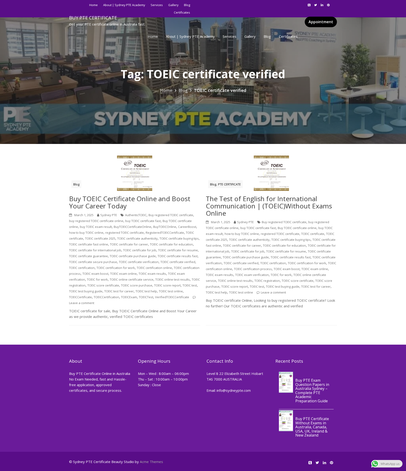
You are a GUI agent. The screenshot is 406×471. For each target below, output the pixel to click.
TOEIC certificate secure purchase (93, 262)
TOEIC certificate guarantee (88, 256)
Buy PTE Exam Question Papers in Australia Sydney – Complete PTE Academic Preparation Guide (312, 390)
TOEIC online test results (172, 279)
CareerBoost (187, 227)
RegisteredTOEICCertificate (165, 232)
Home (93, 5)
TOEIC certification (82, 268)
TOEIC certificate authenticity (137, 238)
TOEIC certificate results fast (178, 256)
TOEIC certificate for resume (178, 250)
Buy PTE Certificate (93, 18)
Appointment (320, 21)
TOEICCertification (106, 297)
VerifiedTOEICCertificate (172, 297)
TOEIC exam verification (252, 275)
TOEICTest (146, 297)
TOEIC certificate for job (139, 250)
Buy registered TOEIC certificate (170, 215)
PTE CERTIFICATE (229, 184)
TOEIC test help (146, 291)
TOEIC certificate (312, 234)
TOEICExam (129, 297)
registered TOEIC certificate (124, 232)
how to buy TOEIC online (86, 232)
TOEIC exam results (152, 273)
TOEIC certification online (154, 268)
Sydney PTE (108, 215)
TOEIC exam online (123, 273)
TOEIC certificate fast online (88, 244)
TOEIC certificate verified (177, 262)
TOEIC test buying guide (85, 291)
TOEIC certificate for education (171, 244)
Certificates (288, 36)
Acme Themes (151, 461)
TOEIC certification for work (116, 268)
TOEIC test (190, 285)
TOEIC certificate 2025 (100, 238)
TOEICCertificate (80, 297)
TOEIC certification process (253, 269)
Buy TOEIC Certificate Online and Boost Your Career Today (129, 202)
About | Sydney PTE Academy (124, 5)
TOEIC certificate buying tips (179, 238)
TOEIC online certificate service (131, 279)
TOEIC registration (267, 281)
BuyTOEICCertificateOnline (132, 227)
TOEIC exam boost (95, 273)
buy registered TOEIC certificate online (96, 221)
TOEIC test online (171, 291)
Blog (187, 5)
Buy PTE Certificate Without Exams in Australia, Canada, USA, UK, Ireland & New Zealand (312, 427)
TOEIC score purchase (136, 285)
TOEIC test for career (119, 291)
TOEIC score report (167, 285)
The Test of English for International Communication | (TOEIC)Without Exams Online (269, 206)
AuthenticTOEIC (136, 215)
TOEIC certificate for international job (95, 250)
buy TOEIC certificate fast (143, 221)
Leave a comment (81, 303)
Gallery (173, 5)
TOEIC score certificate (103, 285)
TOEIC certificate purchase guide (133, 256)
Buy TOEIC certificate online (297, 228)
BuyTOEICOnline (164, 227)
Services (157, 5)
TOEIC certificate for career (129, 244)
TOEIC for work (97, 279)
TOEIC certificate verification (139, 262)
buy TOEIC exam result (96, 227)
